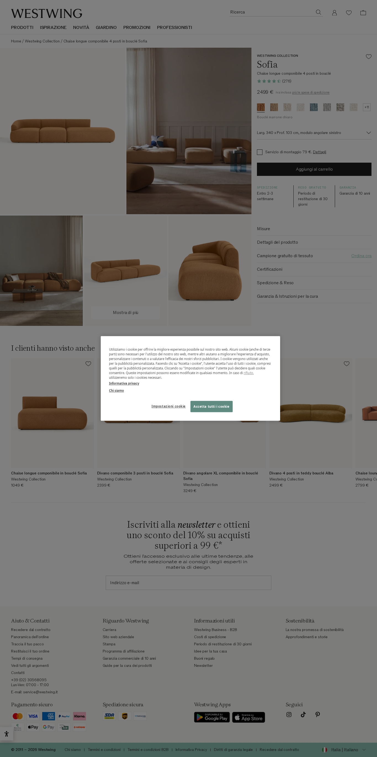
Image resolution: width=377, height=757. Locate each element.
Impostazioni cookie (169, 406)
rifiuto (248, 373)
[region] (190, 378)
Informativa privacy (124, 384)
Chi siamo (116, 390)
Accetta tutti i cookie (211, 406)
